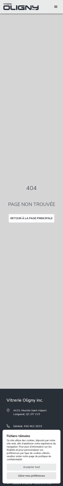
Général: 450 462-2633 (27, 426)
